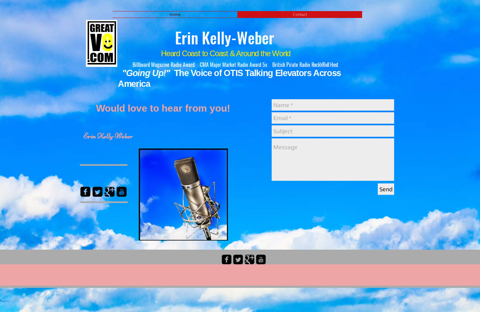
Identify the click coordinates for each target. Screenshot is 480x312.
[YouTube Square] (122, 192)
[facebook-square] (227, 259)
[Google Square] (109, 192)
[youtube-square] (261, 259)
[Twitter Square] (97, 192)
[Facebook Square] (85, 192)
